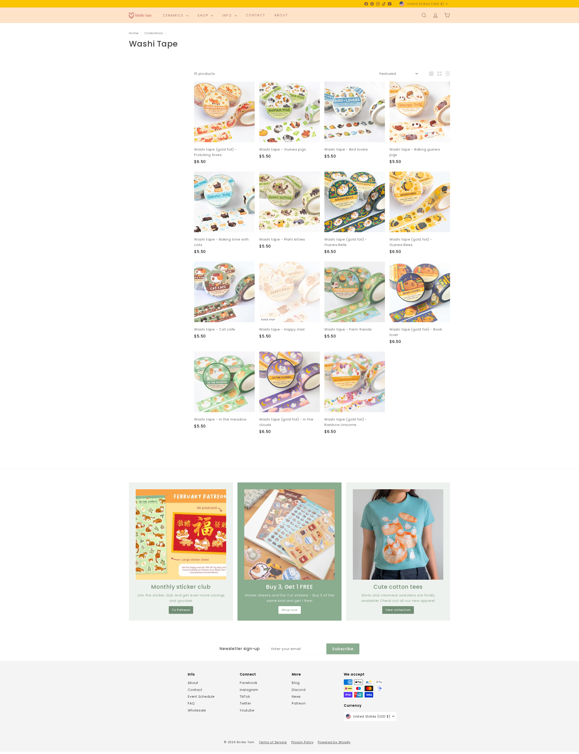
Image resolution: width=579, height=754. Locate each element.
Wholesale (197, 710)
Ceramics (174, 15)
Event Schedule (201, 696)
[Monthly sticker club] (181, 534)
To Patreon (181, 610)
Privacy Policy (302, 742)
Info (227, 15)
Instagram (249, 690)
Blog (296, 683)
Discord (298, 690)
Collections (154, 33)
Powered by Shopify (334, 742)
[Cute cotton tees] (398, 534)
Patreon (299, 703)
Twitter (245, 703)
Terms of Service (273, 742)
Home (134, 33)
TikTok (245, 696)
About (281, 15)
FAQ (191, 703)
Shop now (290, 610)
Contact (255, 15)
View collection (398, 610)
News (296, 696)
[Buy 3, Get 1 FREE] (289, 534)
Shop (203, 15)
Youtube (247, 710)
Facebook (248, 683)
